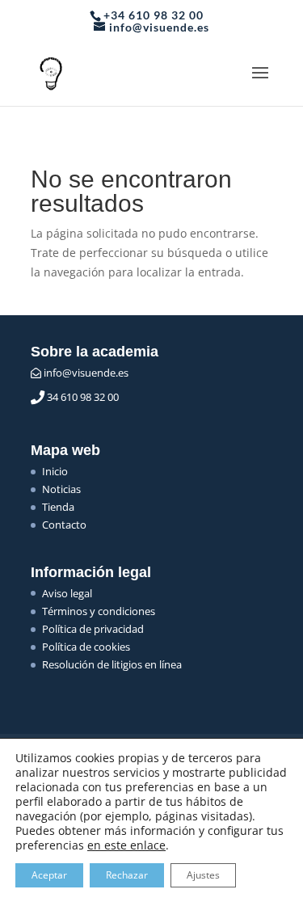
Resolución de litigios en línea (112, 664)
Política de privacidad (93, 629)
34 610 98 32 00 (81, 397)
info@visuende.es (84, 372)
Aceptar (49, 875)
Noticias (61, 489)
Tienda (58, 506)
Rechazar (127, 875)
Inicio (55, 471)
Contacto (64, 524)
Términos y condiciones (98, 611)
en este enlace (126, 845)
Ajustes (203, 875)
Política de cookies (86, 646)
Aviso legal (67, 593)
